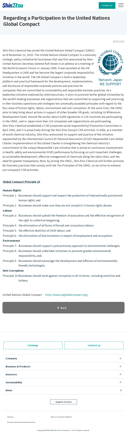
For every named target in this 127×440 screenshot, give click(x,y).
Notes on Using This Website (61, 417)
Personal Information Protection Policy (21, 422)
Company (11, 358)
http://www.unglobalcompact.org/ (66, 295)
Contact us (107, 5)
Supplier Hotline (64, 401)
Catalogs (33, 345)
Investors (11, 374)
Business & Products (18, 366)
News (9, 390)
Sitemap (10, 417)
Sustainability (14, 382)
